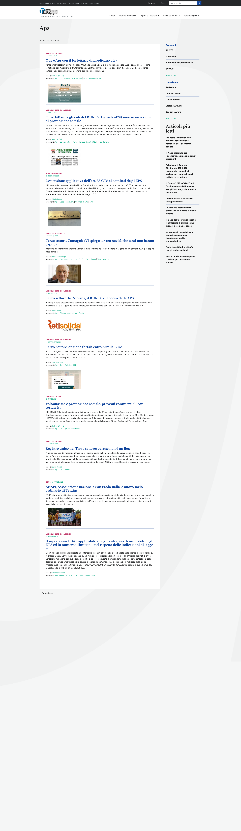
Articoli (111, 15)
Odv (85, 78)
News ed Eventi (170, 15)
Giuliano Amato (173, 93)
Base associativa (67, 202)
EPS (91, 202)
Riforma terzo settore (68, 313)
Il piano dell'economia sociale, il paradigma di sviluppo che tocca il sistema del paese (181, 223)
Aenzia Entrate (61, 575)
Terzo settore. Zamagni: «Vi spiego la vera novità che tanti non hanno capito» (100, 242)
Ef (79, 259)
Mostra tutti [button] (171, 75)
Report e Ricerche (148, 15)
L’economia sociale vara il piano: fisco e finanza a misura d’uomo (181, 210)
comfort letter (65, 142)
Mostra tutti (171, 118)
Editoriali (59, 53)
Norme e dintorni (127, 15)
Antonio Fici (57, 139)
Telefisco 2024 (71, 365)
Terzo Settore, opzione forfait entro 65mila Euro (84, 347)
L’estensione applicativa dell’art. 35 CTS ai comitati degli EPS (94, 181)
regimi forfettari (95, 78)
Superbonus (90, 575)
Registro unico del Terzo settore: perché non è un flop (88, 448)
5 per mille (171, 56)
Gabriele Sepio (58, 76)
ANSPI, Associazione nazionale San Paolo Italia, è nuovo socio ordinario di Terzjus (94, 488)
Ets (83, 259)
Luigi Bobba (57, 467)
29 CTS (169, 50)
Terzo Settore (103, 142)
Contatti (164, 3)
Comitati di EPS (81, 202)
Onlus (81, 575)
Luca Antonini (173, 99)
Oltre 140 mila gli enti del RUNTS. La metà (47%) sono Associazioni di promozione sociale (98, 119)
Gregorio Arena (173, 112)
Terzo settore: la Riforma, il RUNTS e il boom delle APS (90, 298)
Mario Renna (57, 199)
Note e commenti (63, 110)
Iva (61, 78)
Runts (75, 142)
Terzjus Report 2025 (87, 142)
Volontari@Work (191, 15)
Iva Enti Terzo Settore (73, 78)
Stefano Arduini (174, 106)
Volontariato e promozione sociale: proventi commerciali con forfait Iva (94, 405)
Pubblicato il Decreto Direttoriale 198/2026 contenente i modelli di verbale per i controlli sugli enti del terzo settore (179, 171)
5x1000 (169, 68)
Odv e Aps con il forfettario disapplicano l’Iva (81, 60)
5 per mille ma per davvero (179, 62)
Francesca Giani (58, 573)
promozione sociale (73, 428)
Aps (56, 78)
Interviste (60, 234)
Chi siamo (152, 3)
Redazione (56, 310)
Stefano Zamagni (59, 256)
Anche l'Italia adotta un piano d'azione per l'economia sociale (180, 259)
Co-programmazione (68, 259)
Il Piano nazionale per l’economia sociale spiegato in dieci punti (181, 156)
